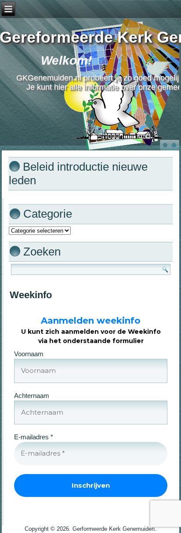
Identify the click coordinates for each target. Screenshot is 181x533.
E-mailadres (33, 437)
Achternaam (31, 395)
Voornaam (28, 354)
